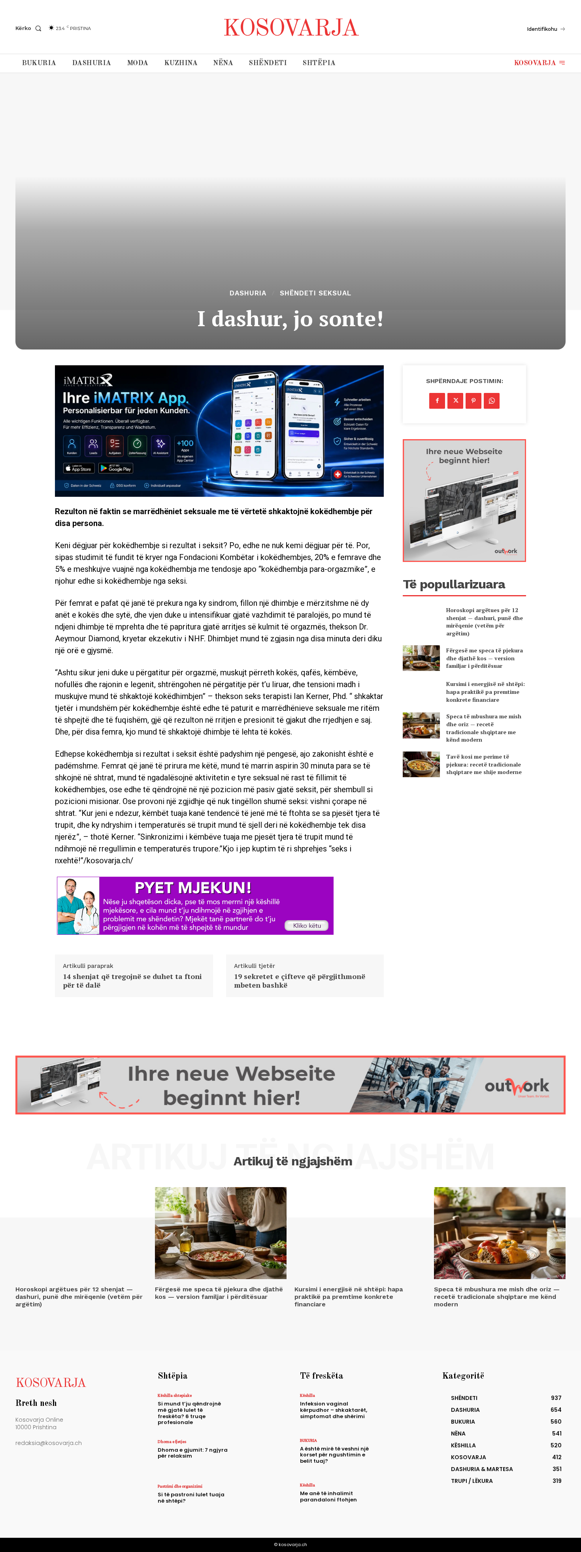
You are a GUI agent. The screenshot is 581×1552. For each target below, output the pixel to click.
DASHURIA (248, 293)
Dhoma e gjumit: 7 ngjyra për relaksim (193, 1453)
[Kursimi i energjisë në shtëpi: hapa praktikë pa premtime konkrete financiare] (421, 692)
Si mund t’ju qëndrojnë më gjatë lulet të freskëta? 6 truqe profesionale (189, 1413)
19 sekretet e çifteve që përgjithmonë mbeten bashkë (299, 980)
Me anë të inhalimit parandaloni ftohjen (328, 1496)
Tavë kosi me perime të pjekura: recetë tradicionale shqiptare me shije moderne (484, 764)
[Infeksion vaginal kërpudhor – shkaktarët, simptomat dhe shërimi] (398, 1410)
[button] (30, 28)
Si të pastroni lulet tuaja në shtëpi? (191, 1498)
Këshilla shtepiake (175, 1395)
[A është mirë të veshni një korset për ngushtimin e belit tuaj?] (398, 1455)
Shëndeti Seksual (315, 293)
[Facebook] (437, 401)
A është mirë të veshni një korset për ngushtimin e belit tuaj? (334, 1455)
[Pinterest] (473, 401)
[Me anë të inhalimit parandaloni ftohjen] (398, 1499)
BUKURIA (308, 1440)
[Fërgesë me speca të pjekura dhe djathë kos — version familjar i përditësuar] (421, 658)
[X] (455, 401)
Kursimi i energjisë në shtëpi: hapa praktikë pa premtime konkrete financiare (485, 691)
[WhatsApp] (492, 401)
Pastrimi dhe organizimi (180, 1486)
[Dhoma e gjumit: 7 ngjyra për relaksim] (256, 1456)
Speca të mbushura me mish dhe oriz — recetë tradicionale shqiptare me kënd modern (483, 727)
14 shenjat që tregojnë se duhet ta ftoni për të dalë (132, 980)
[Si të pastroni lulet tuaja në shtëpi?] (256, 1501)
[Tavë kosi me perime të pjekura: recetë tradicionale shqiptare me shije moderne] (421, 764)
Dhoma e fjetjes (172, 1441)
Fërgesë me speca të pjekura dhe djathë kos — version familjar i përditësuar (484, 657)
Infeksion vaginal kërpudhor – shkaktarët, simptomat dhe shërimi (333, 1410)
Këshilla (307, 1395)
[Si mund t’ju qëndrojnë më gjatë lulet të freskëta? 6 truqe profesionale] (256, 1410)
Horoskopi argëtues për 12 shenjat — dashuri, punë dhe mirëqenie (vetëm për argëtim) (484, 621)
